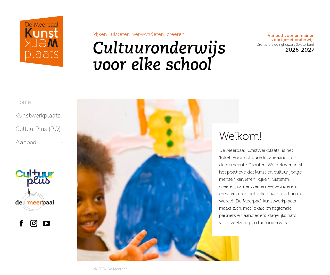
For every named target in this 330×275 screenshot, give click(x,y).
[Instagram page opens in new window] (33, 223)
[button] (253, 4)
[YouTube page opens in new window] (46, 223)
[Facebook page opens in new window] (21, 223)
